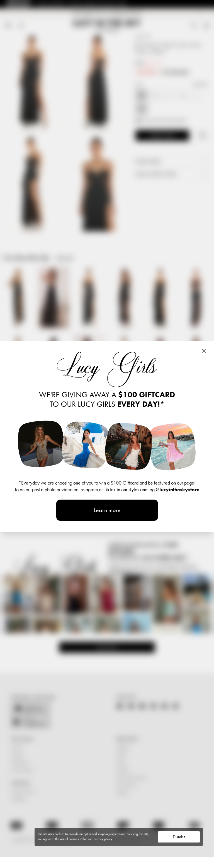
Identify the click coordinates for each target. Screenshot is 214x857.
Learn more (107, 510)
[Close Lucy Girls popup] (204, 350)
